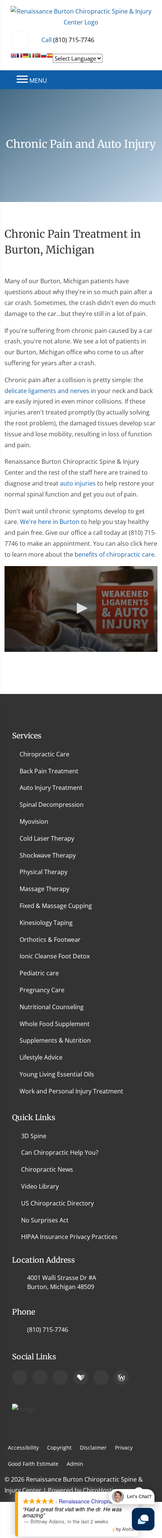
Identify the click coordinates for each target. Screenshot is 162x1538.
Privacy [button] (124, 1447)
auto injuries (78, 483)
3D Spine (33, 1136)
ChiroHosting (102, 1490)
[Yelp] (60, 1377)
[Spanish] (50, 58)
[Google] (19, 1377)
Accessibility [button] (23, 1447)
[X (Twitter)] (101, 1377)
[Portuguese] (38, 58)
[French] (20, 58)
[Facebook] (39, 1377)
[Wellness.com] (121, 1377)
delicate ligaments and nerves (47, 391)
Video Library (40, 1186)
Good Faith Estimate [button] (33, 1463)
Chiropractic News (47, 1169)
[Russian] (44, 58)
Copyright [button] (59, 1447)
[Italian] (32, 58)
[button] (81, 608)
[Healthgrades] (80, 1377)
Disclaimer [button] (93, 1447)
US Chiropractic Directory (57, 1203)
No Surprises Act (45, 1220)
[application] (81, 609)
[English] (14, 58)
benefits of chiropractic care (114, 554)
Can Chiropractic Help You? (59, 1152)
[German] (26, 58)
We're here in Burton (49, 522)
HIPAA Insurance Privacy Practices (69, 1237)
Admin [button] (75, 1463)
